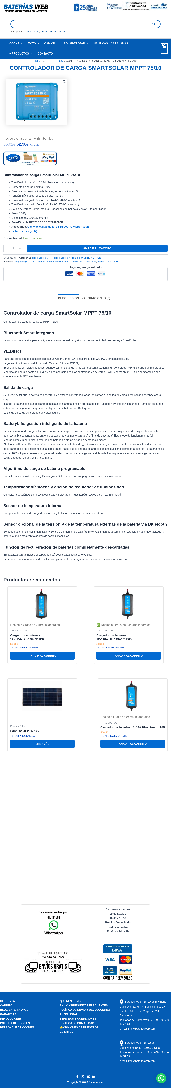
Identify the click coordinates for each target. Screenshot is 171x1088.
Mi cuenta (7, 1001)
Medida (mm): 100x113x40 (69, 261)
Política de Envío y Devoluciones (85, 1009)
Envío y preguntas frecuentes (84, 1005)
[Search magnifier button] (154, 24)
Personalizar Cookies (17, 1027)
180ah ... (62, 31)
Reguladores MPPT (42, 257)
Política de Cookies (15, 1023)
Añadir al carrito (97, 248)
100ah (52, 31)
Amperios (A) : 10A (25, 261)
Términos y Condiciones (78, 1018)
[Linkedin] (93, 1076)
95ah (44, 31)
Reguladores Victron (65, 257)
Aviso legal (69, 1014)
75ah (28, 31)
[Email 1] (88, 1076)
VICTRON (95, 257)
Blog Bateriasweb (14, 1009)
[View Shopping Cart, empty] (164, 48)
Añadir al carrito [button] (42, 655)
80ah (36, 31)
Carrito (6, 1005)
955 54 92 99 (155, 1020)
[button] (21, 44)
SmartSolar (83, 257)
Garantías (8, 1014)
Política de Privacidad (77, 1023)
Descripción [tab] (68, 298)
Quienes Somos (71, 1001)
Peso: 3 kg (90, 261)
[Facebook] (77, 1076)
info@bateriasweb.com (141, 1028)
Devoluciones (11, 1018)
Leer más (42, 743)
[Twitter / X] (82, 1076)
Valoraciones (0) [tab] (96, 298)
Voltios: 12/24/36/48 (107, 261)
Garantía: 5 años (45, 261)
